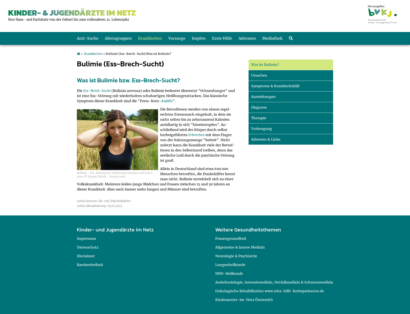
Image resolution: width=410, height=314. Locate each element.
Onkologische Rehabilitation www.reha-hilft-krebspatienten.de (269, 291)
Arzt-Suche (87, 38)
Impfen (199, 38)
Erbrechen (196, 135)
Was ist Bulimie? (265, 65)
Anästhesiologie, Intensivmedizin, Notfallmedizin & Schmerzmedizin (274, 282)
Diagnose (259, 107)
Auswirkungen (263, 96)
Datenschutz (87, 247)
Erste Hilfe (222, 38)
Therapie (258, 118)
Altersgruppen (118, 38)
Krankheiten (150, 38)
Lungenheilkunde (230, 265)
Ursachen (259, 75)
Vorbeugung (261, 128)
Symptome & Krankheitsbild (275, 86)
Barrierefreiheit (90, 265)
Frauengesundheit (230, 238)
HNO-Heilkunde (229, 273)
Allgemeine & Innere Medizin (240, 247)
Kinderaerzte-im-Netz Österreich (244, 300)
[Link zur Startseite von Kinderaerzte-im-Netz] (78, 54)
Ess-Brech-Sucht (97, 91)
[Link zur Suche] (291, 38)
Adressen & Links (265, 139)
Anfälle (167, 101)
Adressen (247, 38)
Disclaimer (86, 256)
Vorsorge (176, 38)
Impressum (86, 238)
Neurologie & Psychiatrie (236, 256)
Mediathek (272, 38)
